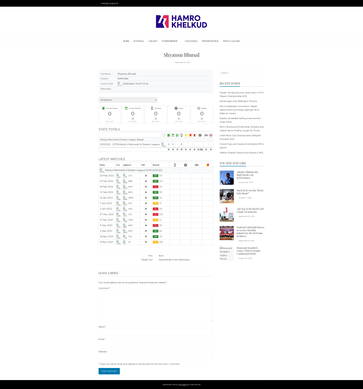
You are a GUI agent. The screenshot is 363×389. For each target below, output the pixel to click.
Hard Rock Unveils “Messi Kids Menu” (250, 192)
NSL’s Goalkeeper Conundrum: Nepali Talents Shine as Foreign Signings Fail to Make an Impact (239, 110)
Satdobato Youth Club (135, 83)
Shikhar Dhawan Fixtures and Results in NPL (242, 152)
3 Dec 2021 (106, 231)
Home (126, 41)
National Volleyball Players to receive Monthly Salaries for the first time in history (250, 232)
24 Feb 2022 (107, 175)
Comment (104, 288)
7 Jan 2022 (106, 203)
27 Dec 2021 (107, 214)
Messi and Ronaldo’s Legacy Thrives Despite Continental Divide (249, 250)
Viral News (183, 384)
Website (103, 351)
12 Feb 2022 (106, 192)
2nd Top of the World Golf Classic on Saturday (250, 210)
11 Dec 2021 (106, 225)
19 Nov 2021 (106, 242)
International (210, 41)
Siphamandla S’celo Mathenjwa (174, 257)
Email (102, 339)
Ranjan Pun (147, 257)
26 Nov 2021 (106, 236)
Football (139, 41)
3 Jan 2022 (106, 208)
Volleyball (191, 41)
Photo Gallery (231, 41)
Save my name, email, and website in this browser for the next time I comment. (140, 364)
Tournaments (169, 41)
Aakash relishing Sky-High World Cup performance (248, 174)
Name (102, 327)
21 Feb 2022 (106, 181)
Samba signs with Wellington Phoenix (238, 101)
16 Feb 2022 (106, 186)
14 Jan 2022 (106, 197)
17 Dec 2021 (106, 220)
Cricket (152, 41)
